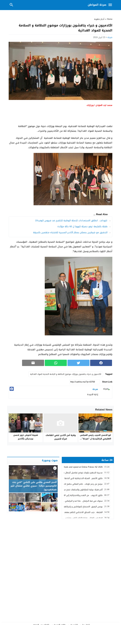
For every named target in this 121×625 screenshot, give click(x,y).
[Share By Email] (33, 363)
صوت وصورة (50, 460)
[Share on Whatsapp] (56, 363)
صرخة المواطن (97, 4)
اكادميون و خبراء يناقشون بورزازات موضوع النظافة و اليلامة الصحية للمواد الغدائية (65, 374)
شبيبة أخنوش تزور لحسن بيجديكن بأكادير (25, 437)
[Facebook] (11, 388)
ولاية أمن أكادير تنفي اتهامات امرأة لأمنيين (61, 437)
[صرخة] (106, 392)
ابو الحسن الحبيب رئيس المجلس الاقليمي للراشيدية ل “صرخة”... (95, 437)
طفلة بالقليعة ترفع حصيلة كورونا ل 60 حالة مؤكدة (82, 226)
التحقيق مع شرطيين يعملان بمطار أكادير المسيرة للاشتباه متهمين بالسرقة (70, 232)
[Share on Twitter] (78, 363)
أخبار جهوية (99, 19)
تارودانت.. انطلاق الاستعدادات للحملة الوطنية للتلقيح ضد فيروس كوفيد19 (71, 220)
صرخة (109, 37)
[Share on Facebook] (101, 363)
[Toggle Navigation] (111, 5)
